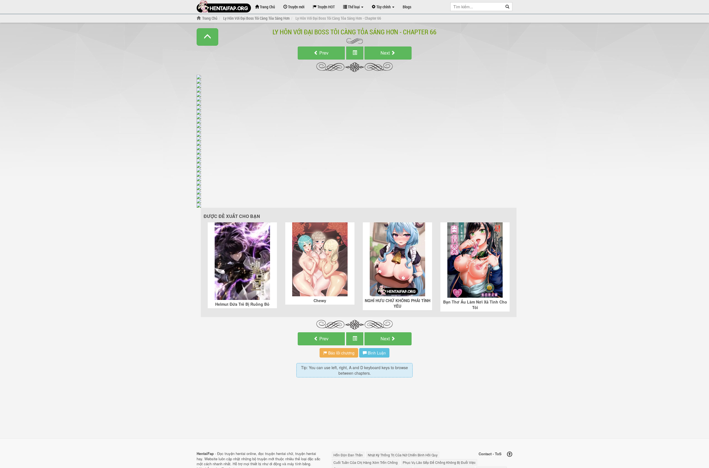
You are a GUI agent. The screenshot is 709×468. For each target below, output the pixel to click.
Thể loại (354, 6)
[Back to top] (509, 454)
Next (386, 53)
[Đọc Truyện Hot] (224, 6)
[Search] (507, 6)
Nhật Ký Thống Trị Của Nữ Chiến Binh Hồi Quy (403, 454)
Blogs (407, 6)
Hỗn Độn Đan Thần (348, 454)
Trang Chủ (267, 6)
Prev (323, 53)
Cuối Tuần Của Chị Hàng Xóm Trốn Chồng (365, 462)
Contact (485, 453)
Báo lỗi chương (340, 353)
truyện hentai (235, 453)
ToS (498, 453)
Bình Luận (376, 353)
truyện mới (265, 458)
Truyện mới (295, 6)
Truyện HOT (326, 6)
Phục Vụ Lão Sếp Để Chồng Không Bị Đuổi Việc (439, 462)
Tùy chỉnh (384, 6)
